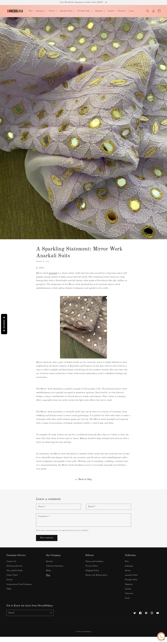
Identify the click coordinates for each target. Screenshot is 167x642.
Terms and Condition (94, 561)
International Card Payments (19, 584)
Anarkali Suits (131, 575)
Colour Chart (12, 575)
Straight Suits (131, 580)
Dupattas (129, 584)
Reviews (49, 561)
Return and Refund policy (96, 575)
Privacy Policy (91, 566)
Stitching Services (14, 566)
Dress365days (86, 631)
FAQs (9, 589)
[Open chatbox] (161, 636)
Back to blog (85, 479)
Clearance (129, 593)
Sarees (128, 570)
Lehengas (129, 566)
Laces (127, 598)
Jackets (128, 589)
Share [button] (41, 268)
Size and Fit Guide (14, 570)
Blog (48, 575)
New (127, 561)
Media (48, 570)
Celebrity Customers (54, 566)
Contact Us (11, 561)
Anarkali (53, 273)
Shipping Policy (92, 570)
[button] (148, 11)
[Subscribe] (50, 613)
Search (10, 580)
